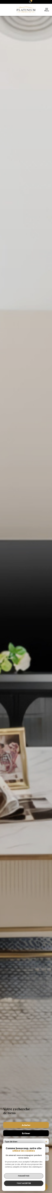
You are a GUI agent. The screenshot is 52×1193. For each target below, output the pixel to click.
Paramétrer (23, 1176)
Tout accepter (24, 1183)
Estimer (26, 1133)
